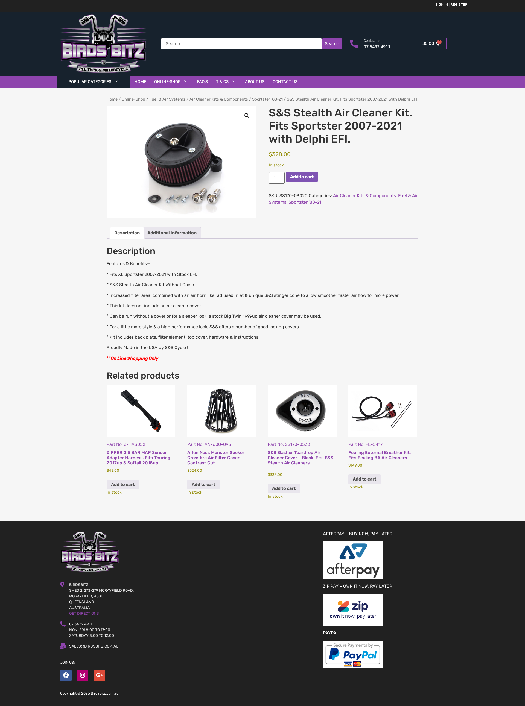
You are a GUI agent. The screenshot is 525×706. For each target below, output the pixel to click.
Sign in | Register (451, 4)
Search (332, 43)
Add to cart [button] (123, 484)
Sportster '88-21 (267, 99)
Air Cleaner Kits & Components (218, 99)
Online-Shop (167, 81)
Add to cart (302, 176)
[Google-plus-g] (99, 675)
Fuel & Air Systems (167, 99)
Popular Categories (89, 81)
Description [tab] (127, 232)
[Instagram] (82, 675)
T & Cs (222, 81)
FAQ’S (202, 81)
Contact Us (285, 81)
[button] (247, 116)
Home (140, 81)
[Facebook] (66, 675)
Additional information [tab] (172, 232)
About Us (254, 81)
